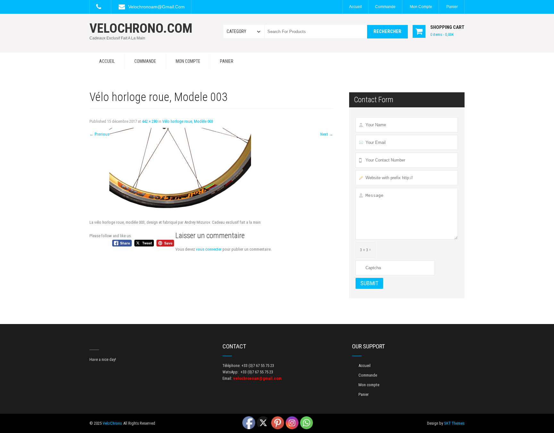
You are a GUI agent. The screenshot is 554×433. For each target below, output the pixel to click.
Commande (385, 6)
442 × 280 (149, 121)
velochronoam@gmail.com (156, 6)
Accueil (355, 6)
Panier (452, 6)
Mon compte (421, 6)
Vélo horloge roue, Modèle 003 (187, 121)
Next (326, 134)
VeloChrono (112, 423)
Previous (99, 134)
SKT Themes (454, 423)
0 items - (442, 34)
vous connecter (209, 249)
